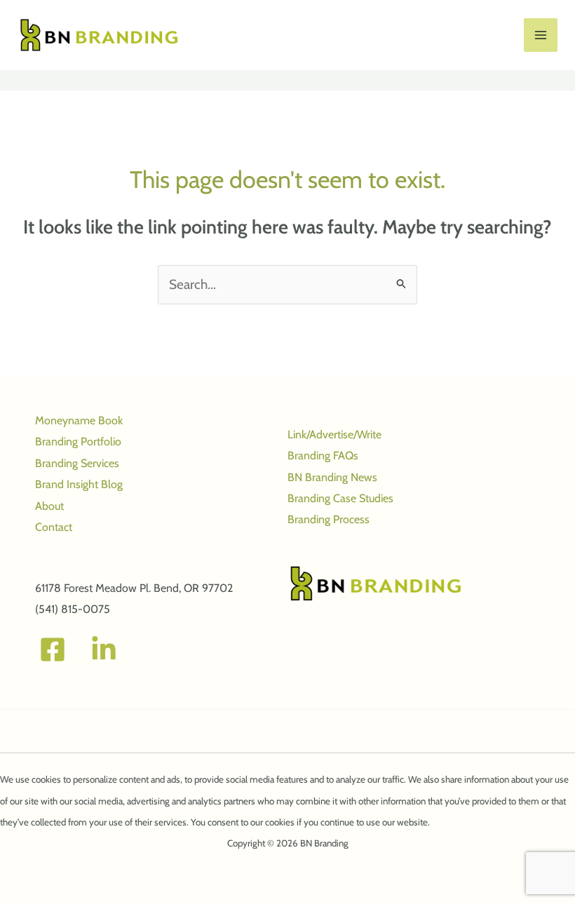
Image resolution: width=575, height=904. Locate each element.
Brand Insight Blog (79, 484)
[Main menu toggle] (541, 35)
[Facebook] (52, 649)
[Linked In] (103, 649)
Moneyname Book (79, 420)
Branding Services (77, 463)
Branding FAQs (323, 455)
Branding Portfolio (78, 441)
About (49, 506)
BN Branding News (332, 477)
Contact (53, 527)
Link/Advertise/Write (334, 434)
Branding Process (329, 519)
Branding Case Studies (340, 498)
